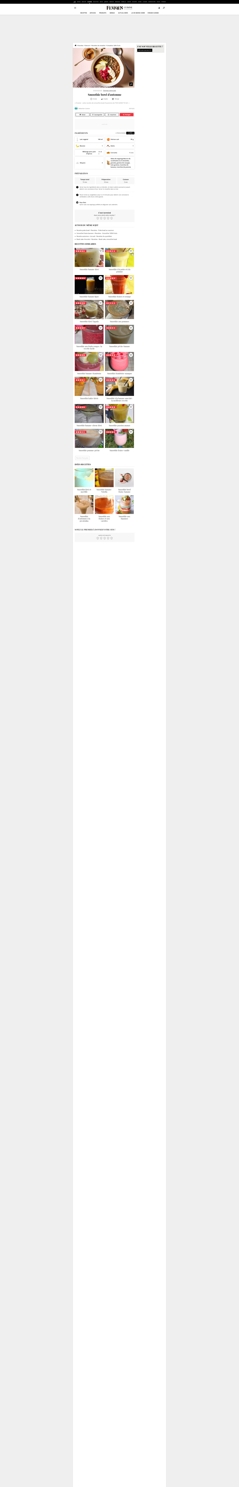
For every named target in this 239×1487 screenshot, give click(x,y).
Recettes (96, 2)
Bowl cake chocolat (83, 239)
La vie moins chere (138, 13)
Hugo (158, 2)
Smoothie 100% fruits (113, 45)
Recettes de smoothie (98, 45)
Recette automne (83, 236)
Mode (79, 2)
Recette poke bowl (83, 230)
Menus (112, 13)
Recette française (82, 458)
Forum (163, 2)
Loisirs (145, 2)
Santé (129, 2)
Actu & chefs (123, 13)
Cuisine (89, 2)
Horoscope (152, 2)
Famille (123, 2)
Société (134, 2)
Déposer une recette (144, 50)
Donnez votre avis (109, 91)
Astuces (93, 13)
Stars (140, 2)
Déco (101, 2)
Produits (102, 13)
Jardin (106, 2)
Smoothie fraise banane (85, 233)
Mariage (117, 2)
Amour (111, 2)
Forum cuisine (153, 13)
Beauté (84, 2)
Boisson (87, 45)
